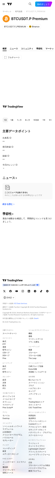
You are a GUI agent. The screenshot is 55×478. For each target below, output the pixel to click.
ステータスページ (36, 435)
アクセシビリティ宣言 (37, 427)
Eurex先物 (33, 369)
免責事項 (32, 418)
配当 (4, 385)
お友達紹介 (7, 432)
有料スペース (8, 473)
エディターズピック (11, 454)
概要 (30, 350)
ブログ (31, 385)
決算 (4, 383)
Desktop (6, 418)
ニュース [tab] (14, 48)
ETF (4, 344)
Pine (4, 358)
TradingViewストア (36, 402)
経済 (4, 380)
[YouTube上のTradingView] (16, 291)
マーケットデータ (36, 339)
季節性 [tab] (39, 48)
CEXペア (6, 352)
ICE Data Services (20, 303)
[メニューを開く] (3, 4)
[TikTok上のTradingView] (41, 291)
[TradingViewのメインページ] (9, 4)
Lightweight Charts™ (37, 449)
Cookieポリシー (35, 424)
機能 (30, 333)
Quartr (36, 318)
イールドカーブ (9, 399)
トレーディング (9, 448)
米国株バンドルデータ (37, 372)
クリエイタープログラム (12, 435)
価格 (30, 336)
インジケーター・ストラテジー (14, 463)
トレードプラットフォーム (39, 454)
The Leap (32, 358)
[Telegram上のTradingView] (35, 291)
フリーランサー (9, 470)
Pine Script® (8, 407)
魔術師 (5, 467)
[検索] (30, 4)
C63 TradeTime (35, 407)
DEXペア (6, 355)
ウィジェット (34, 443)
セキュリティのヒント (37, 429)
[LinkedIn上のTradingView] (29, 291)
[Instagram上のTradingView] (23, 291)
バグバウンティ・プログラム (40, 432)
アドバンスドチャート (37, 452)
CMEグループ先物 (36, 366)
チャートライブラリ (37, 446)
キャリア (32, 391)
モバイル (6, 415)
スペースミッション (37, 383)
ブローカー (33, 352)
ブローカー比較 (35, 355)
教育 (4, 451)
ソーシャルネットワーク (12, 426)
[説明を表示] (10, 138)
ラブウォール (8, 429)
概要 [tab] (5, 48)
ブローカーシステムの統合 (39, 465)
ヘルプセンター (35, 388)
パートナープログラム (37, 468)
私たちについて (35, 380)
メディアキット (35, 394)
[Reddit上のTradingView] (47, 291)
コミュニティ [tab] (27, 48)
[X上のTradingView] (4, 291)
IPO (4, 388)
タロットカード (35, 405)
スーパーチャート (10, 333)
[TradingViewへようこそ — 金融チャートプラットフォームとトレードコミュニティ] (13, 106)
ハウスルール (8, 437)
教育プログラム (35, 471)
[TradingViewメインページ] (13, 280)
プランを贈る (34, 342)
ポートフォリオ (9, 396)
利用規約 (32, 415)
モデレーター (8, 440)
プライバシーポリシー (37, 421)
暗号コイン (7, 350)
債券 (4, 347)
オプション (7, 402)
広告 (30, 462)
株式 (4, 341)
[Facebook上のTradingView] (10, 291)
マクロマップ (8, 405)
